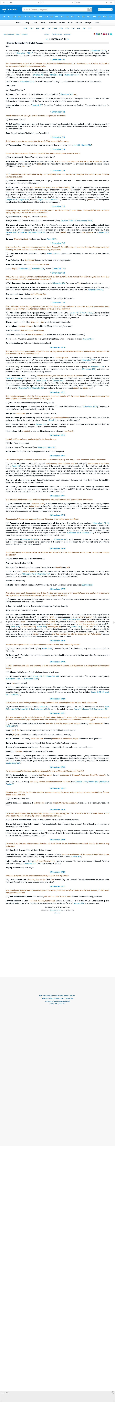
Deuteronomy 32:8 (13, 763)
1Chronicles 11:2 (58, 269)
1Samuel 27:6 (86, 145)
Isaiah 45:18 (14, 709)
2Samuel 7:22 (44, 707)
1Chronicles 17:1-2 (26, 82)
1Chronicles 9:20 (37, 269)
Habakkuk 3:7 (37, 105)
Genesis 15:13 (88, 339)
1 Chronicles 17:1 (57, 60)
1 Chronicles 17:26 (57, 872)
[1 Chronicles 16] (3, 627)
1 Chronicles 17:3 (57, 137)
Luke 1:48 (15, 627)
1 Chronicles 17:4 (57, 149)
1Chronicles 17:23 (13, 679)
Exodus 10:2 (88, 709)
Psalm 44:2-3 (87, 313)
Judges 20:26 (23, 200)
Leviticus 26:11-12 (68, 221)
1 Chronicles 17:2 (57, 112)
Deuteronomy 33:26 (42, 709)
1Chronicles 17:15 (74, 533)
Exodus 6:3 (104, 782)
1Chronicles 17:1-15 (98, 51)
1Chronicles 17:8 (55, 75)
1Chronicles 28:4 (24, 232)
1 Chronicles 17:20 (57, 699)
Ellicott (17, 34)
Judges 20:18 (11, 200)
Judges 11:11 (42, 200)
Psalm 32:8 (41, 627)
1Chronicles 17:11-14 (72, 75)
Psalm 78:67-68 (38, 232)
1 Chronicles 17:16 (57, 548)
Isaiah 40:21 (10, 378)
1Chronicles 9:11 (24, 269)
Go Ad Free (5, 1393)
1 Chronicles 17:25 (57, 840)
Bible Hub (57, 913)
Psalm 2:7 (16, 466)
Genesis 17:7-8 (81, 782)
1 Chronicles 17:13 (57, 456)
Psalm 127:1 (41, 381)
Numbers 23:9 (11, 726)
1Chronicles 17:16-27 (24, 53)
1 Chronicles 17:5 (57, 170)
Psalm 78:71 (51, 239)
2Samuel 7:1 (38, 75)
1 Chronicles (24, 34)
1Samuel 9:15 (75, 857)
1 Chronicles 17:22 (57, 767)
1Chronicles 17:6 (58, 283)
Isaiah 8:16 (66, 619)
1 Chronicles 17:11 (57, 392)
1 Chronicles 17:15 (57, 515)
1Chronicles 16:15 (31, 679)
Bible (4, 34)
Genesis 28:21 (93, 782)
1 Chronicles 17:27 (57, 886)
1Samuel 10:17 (54, 200)
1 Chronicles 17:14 (57, 496)
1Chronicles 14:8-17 (95, 290)
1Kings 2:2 (52, 420)
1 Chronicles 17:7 (57, 243)
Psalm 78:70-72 (53, 253)
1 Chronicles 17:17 (57, 589)
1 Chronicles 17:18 (57, 641)
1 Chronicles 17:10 (57, 347)
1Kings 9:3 (51, 447)
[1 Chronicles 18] (112, 627)
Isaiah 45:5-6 (25, 709)
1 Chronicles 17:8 (57, 273)
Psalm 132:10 (38, 676)
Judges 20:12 (103, 232)
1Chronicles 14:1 (66, 94)
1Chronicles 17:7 (43, 574)
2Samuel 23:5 (87, 585)
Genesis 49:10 (11, 232)
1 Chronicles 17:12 (57, 435)
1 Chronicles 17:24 (57, 809)
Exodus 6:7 (10, 784)
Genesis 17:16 (41, 424)
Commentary (10, 34)
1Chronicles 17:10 (90, 407)
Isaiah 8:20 (76, 619)
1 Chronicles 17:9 (57, 303)
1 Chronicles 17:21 (57, 713)
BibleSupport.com (55, 910)
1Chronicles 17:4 (24, 388)
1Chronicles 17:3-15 (100, 523)
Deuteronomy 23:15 (84, 221)
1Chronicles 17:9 (88, 360)
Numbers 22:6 (78, 903)
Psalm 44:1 (78, 709)
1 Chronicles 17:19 (57, 662)
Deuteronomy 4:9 (100, 709)
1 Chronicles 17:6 (57, 206)
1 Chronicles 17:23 (57, 788)
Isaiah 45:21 (20, 378)
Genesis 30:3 (58, 381)
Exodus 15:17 (75, 313)
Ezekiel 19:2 (76, 627)
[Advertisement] (57, 963)
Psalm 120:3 (47, 648)
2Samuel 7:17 (87, 533)
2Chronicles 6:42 (52, 676)
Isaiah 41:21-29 (97, 692)
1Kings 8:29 (41, 447)
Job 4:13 (76, 145)
